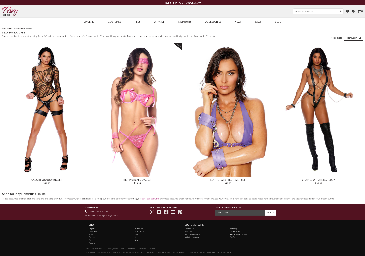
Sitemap (152, 249)
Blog (136, 240)
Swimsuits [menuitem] (184, 21)
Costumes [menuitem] (114, 21)
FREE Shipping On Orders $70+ (182, 2)
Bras (91, 234)
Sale (136, 237)
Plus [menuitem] (137, 21)
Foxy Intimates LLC (98, 249)
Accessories (139, 231)
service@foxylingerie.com (107, 215)
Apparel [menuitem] (159, 21)
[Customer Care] (347, 11)
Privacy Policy (113, 249)
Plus (91, 240)
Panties (92, 237)
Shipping (233, 228)
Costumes (93, 231)
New (136, 234)
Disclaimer (142, 249)
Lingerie (92, 228)
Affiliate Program (191, 237)
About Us (188, 231)
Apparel (92, 243)
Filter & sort (351, 37)
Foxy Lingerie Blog (192, 234)
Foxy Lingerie (101, 252)
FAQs (232, 237)
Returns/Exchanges (238, 234)
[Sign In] (353, 11)
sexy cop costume (150, 198)
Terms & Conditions (127, 249)
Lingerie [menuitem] (89, 21)
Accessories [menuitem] (213, 21)
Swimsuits (138, 228)
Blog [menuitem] (278, 21)
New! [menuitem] (238, 21)
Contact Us (189, 228)
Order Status (236, 231)
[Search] (340, 11)
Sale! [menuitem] (258, 21)
